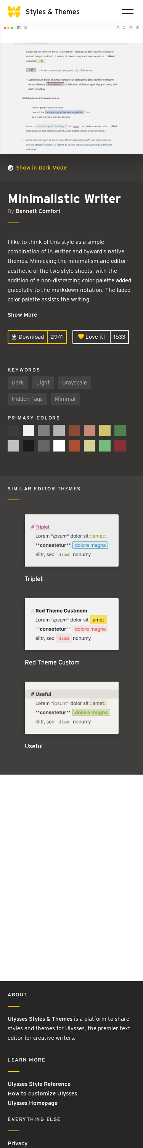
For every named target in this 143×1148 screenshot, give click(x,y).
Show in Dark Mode (40, 167)
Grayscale (74, 382)
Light (43, 382)
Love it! (94, 336)
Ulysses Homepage (33, 1103)
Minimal (65, 398)
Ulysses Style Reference (39, 1084)
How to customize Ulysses (42, 1093)
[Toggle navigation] (127, 11)
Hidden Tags (27, 398)
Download (30, 336)
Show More (22, 314)
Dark (18, 382)
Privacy (17, 1143)
